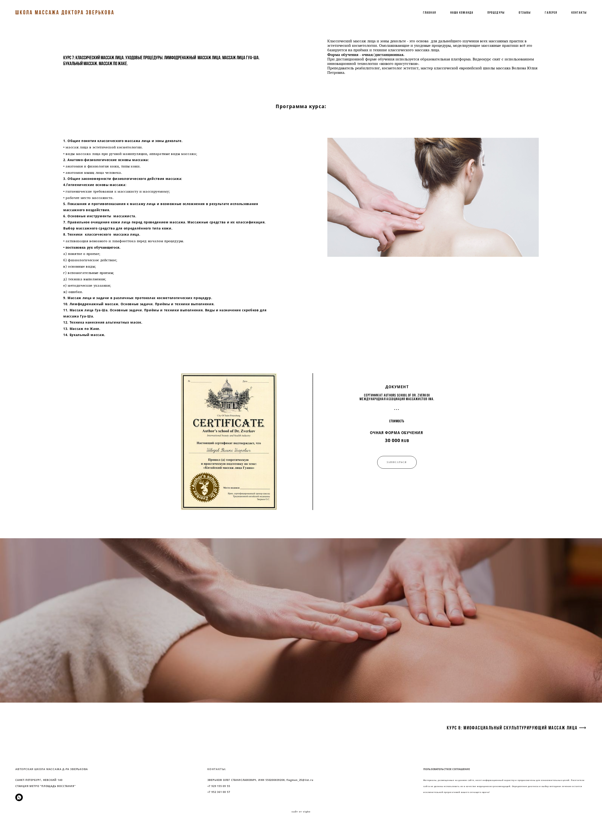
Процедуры (496, 12)
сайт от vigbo (301, 812)
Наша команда (461, 12)
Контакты (579, 12)
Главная (429, 12)
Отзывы (525, 12)
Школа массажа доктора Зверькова (64, 12)
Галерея (551, 12)
